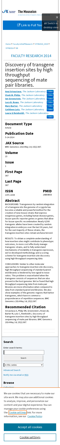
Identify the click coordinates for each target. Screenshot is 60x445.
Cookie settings (17, 412)
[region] (30, 416)
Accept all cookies (30, 427)
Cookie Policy (35, 416)
